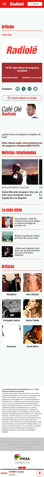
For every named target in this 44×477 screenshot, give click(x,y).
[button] (4, 4)
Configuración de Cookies (23, 447)
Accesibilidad (37, 442)
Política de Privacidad (32, 444)
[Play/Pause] (40, 473)
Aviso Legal (25, 442)
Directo (36, 4)
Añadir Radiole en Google (24, 98)
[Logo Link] (17, 4)
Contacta (5, 442)
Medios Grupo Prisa (22, 462)
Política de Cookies (15, 444)
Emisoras (15, 442)
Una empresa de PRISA (22, 457)
